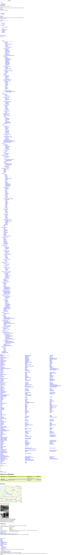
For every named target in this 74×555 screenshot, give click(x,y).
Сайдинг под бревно (7, 110)
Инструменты (4, 351)
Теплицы (51, 457)
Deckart (5, 171)
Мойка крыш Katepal (7, 326)
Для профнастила (6, 287)
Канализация (4, 346)
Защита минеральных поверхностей (9, 323)
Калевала (1, 433)
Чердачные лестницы (3, 418)
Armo (50, 356)
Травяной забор (6, 311)
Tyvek (6, 192)
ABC (6, 89)
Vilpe (25, 425)
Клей (26, 451)
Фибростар (7, 108)
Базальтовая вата (7, 183)
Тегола (6, 45)
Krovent (6, 255)
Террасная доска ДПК (5, 168)
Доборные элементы (5, 352)
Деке (6, 43)
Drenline (5, 162)
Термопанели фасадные (7, 134)
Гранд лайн (7, 58)
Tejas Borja (7, 83)
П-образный (7, 306)
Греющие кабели (6, 265)
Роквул (6, 176)
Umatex (1, 400)
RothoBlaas (7, 193)
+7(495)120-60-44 (2, 4)
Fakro (6, 190)
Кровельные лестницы (7, 291)
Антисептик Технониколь (7, 325)
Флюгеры (5, 263)
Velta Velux (5, 239)
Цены (3, 28)
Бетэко (26, 375)
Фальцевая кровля (6, 75)
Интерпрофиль (7, 52)
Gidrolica (5, 161)
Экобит (6, 223)
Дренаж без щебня (6, 156)
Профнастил (5, 56)
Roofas (6, 105)
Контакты (3, 32)
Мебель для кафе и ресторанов (9, 342)
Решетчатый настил (52, 392)
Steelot (5, 158)
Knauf (6, 177)
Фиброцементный (27, 372)
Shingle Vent (7, 251)
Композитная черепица (7, 66)
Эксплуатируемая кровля (7, 90)
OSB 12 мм (7, 277)
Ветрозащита (27, 411)
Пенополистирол (7, 186)
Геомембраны (6, 224)
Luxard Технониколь (8, 68)
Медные (5, 152)
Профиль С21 (27, 358)
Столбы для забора (52, 441)
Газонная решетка (6, 166)
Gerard (6, 69)
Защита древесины (6, 321)
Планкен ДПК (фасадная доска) (8, 141)
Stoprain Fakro (6, 331)
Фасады (3, 124)
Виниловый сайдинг (7, 97)
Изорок (6, 182)
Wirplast (6, 257)
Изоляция (3, 173)
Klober (6, 206)
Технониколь (7, 99)
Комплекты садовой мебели (9, 341)
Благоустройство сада (7, 334)
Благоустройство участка (5, 332)
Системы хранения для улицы (29, 457)
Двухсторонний (7, 304)
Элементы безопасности (5, 290)
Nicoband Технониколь (8, 220)
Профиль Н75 (7, 62)
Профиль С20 (7, 61)
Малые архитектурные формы (4, 456)
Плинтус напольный (7, 329)
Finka (6, 191)
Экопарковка (51, 393)
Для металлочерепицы (28, 436)
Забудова (6, 72)
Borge (4, 284)
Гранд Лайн (7, 98)
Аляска (26, 385)
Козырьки (3, 330)
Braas (26, 368)
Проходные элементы (7, 259)
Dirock (1, 404)
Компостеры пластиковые (4, 458)
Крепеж (3, 312)
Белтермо (6, 212)
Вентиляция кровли (5, 245)
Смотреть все (27, 361)
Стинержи (7, 49)
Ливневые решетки (8, 160)
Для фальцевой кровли (7, 288)
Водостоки (3, 143)
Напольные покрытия (5, 327)
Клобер (6, 196)
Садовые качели (7, 343)
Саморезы (26, 446)
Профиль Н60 (7, 64)
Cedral (6, 106)
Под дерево (7, 121)
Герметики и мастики (7, 267)
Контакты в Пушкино (3, 544)
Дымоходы (3, 315)
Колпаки (5, 309)
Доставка (3, 31)
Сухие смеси (4, 347)
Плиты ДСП (5, 280)
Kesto (4, 348)
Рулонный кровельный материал (10, 91)
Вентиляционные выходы (7, 254)
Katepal (6, 203)
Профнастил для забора (3, 440)
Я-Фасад (6, 128)
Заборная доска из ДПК (7, 307)
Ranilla (6, 145)
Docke (6, 95)
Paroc (6, 175)
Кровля (3, 40)
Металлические (6, 144)
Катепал (6, 42)
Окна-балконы (27, 416)
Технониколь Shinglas (4, 357)
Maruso (51, 361)
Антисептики (2, 450)
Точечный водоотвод (8, 164)
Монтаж (3, 30)
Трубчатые (5, 286)
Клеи (4, 226)
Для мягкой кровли (6, 289)
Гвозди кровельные (6, 313)
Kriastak (6, 71)
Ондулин (5, 73)
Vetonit (5, 350)
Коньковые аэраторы (7, 250)
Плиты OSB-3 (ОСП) (7, 272)
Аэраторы (5, 246)
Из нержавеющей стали (7, 317)
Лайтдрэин (7, 157)
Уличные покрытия (6, 344)
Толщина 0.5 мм (7, 54)
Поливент (6, 248)
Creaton (6, 85)
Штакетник (5, 299)
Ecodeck (5, 170)
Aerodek (6, 67)
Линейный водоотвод (8, 163)
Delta (6, 189)
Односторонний (27, 443)
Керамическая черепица (7, 80)
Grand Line (7, 77)
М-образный (7, 305)
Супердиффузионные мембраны (8, 198)
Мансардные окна (4, 227)
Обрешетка (5, 123)
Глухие (5, 231)
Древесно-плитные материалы (6, 271)
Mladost (6, 88)
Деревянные (5, 229)
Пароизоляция (6, 187)
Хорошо (2, 554)
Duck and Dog (2, 428)
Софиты (5, 116)
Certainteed (7, 46)
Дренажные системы (5, 155)
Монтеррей (7, 53)
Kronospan (6, 274)
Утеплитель (5, 174)
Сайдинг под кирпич (7, 115)
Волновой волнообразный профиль (9, 55)
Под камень (7, 132)
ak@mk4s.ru (2, 9)
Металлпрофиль (7, 50)
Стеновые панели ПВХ (7, 142)
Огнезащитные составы (7, 322)
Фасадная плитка (6, 136)
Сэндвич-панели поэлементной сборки (9, 140)
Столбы (6, 298)
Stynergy (6, 57)
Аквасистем (7, 51)
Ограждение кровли (7, 293)
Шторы (5, 234)
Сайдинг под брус (6, 114)
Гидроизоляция (6, 214)
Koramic (6, 82)
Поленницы (7, 337)
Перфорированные (8, 122)
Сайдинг (3, 93)
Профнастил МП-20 (28, 355)
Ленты (5, 225)
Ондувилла (5, 74)
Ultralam (6, 273)
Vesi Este (51, 406)
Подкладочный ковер (8, 47)
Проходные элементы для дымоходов (9, 318)
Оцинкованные (52, 390)
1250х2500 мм (7, 278)
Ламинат (5, 328)
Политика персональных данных (5, 551)
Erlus (6, 86)
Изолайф (6, 179)
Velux (1, 416)
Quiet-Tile (2, 358)
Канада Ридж (2, 373)
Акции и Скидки (4, 29)
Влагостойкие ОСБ (8, 275)
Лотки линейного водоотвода (9, 159)
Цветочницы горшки (8, 338)
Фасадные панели (3, 382)
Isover (6, 181)
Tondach (6, 84)
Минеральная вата (8, 184)
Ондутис (6, 209)
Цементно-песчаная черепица (8, 70)
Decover (6, 107)
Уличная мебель (6, 340)
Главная (1, 471)
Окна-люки (5, 232)
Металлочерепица (6, 48)
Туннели (51, 416)
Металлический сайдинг (7, 101)
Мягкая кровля (6, 41)
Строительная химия (5, 320)
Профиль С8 (7, 60)
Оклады (5, 233)
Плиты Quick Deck (6, 281)
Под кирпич (7, 131)
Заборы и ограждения (3, 439)
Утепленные (27, 420)
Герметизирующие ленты (7, 219)
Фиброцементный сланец (7, 79)
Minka (5, 240)
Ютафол (6, 194)
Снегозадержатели (5, 282)
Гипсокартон (6, 279)
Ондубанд (6, 222)
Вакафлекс (7, 221)
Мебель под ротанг (28, 458)
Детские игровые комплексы (8, 345)
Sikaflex (6, 269)
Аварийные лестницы (7, 292)
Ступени (5, 172)
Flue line (5, 316)
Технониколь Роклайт (8, 178)
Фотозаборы (5, 310)
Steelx (6, 302)
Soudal (6, 270)
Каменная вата (7, 185)
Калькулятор (7, 297)
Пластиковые (6, 150)
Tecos (6, 120)
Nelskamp (6, 81)
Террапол (5, 169)
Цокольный (5, 94)
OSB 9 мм (6, 276)
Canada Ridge (7, 130)
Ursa (6, 180)
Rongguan (6, 87)
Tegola (6, 195)
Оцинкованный (7, 59)
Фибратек (6, 109)
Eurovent (6, 197)
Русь (4, 285)
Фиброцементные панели (53, 384)
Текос (6, 100)
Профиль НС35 (7, 63)
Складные (5, 241)
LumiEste (6, 300)
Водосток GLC (7, 149)
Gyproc (1, 462)
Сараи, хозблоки (7, 336)
